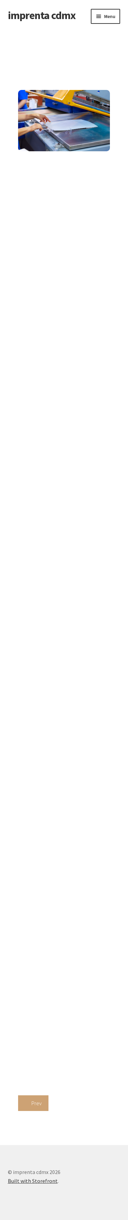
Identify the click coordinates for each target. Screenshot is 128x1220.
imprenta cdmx (41, 15)
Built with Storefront (33, 1180)
